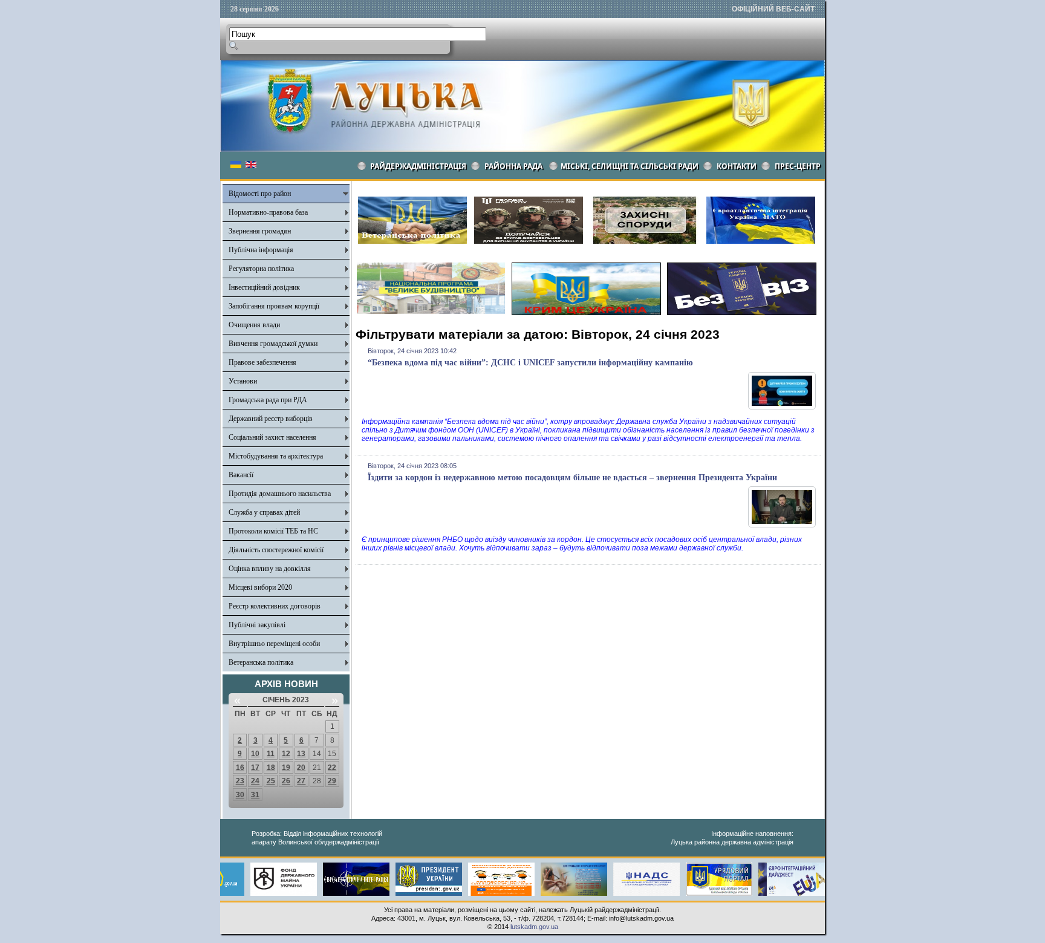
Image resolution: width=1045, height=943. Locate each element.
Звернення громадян (260, 231)
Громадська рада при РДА (268, 400)
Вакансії (241, 475)
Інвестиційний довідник (264, 287)
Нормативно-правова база (268, 212)
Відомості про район (260, 193)
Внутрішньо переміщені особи (274, 643)
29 (332, 781)
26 (286, 781)
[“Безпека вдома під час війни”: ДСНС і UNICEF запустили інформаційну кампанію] (782, 407)
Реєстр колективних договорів (275, 606)
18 (271, 767)
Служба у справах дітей (264, 512)
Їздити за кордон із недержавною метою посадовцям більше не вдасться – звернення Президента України (572, 477)
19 (286, 767)
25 (271, 781)
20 (301, 767)
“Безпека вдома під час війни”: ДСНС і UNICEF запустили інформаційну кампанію (530, 362)
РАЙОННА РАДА (513, 166)
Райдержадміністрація (418, 166)
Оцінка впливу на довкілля (270, 568)
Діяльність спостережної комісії (276, 550)
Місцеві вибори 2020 (260, 587)
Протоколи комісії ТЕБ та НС (273, 531)
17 (255, 767)
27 (301, 781)
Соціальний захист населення (272, 437)
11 (271, 753)
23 (240, 781)
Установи (243, 381)
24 (255, 781)
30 (240, 795)
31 (255, 795)
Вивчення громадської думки (273, 343)
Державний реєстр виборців (271, 418)
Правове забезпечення (262, 362)
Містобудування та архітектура (276, 456)
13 (301, 753)
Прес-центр (798, 166)
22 (332, 767)
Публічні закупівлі (257, 625)
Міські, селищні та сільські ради (629, 166)
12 (286, 753)
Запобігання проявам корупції (274, 306)
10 (255, 753)
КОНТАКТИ (737, 166)
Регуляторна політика (261, 268)
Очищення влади (254, 325)
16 (240, 767)
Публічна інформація (261, 250)
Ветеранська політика (261, 662)
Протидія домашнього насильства (280, 493)
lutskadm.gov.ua (534, 926)
